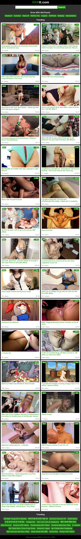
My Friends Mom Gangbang (61, 528)
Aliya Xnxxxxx (6, 525)
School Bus (53, 532)
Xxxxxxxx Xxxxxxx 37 (57, 519)
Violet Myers (72, 519)
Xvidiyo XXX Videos (67, 532)
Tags (34, 537)
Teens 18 (25, 16)
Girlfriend (52, 16)
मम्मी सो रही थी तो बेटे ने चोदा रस (38, 519)
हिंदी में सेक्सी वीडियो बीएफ (68, 522)
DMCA (39, 537)
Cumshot (17, 16)
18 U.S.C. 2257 (49, 537)
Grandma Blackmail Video (61, 525)
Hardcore (8, 16)
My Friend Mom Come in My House (22, 528)
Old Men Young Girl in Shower (15, 519)
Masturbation (71, 16)
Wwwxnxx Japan (43, 528)
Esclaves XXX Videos (21, 525)
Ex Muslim (76, 525)
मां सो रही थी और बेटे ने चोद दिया (14, 522)
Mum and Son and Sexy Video (18, 532)
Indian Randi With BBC (39, 532)
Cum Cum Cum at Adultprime (48, 522)
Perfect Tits (35, 16)
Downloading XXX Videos (40, 525)
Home (28, 537)
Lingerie (44, 16)
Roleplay (61, 16)
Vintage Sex (30, 522)
